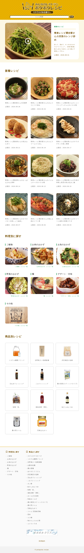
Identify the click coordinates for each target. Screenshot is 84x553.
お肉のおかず (12, 459)
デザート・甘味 (12, 471)
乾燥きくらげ (32, 499)
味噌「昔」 (31, 490)
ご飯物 (9, 456)
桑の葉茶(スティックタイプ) (38, 502)
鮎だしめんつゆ (33, 487)
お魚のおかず (12, 462)
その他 (9, 474)
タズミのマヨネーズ (35, 456)
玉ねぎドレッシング (35, 477)
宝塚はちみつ (32, 508)
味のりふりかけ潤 (34, 520)
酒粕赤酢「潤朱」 (34, 493)
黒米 (29, 514)
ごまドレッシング (34, 480)
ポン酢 (30, 483)
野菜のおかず (12, 465)
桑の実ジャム (32, 505)
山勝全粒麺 (31, 465)
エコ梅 (30, 517)
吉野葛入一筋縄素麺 (35, 462)
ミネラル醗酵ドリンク (35, 459)
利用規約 (42, 541)
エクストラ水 (32, 523)
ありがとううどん (34, 471)
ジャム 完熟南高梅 (34, 511)
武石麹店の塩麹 (33, 474)
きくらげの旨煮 (33, 496)
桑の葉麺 (31, 468)
